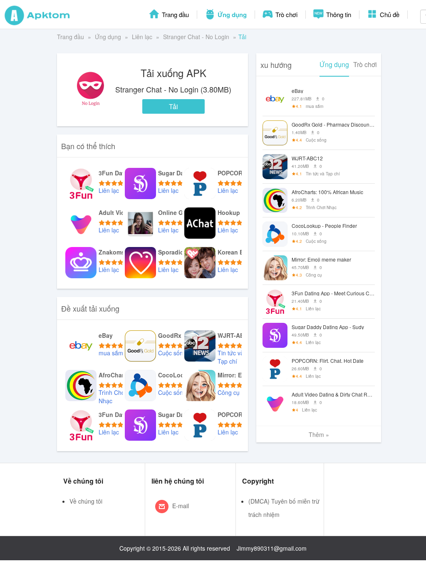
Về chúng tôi (85, 501)
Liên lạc (142, 36)
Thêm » (319, 434)
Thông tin (337, 14)
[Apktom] (37, 14)
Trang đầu (174, 14)
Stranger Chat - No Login (196, 36)
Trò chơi (285, 14)
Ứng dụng (231, 14)
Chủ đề (388, 14)
